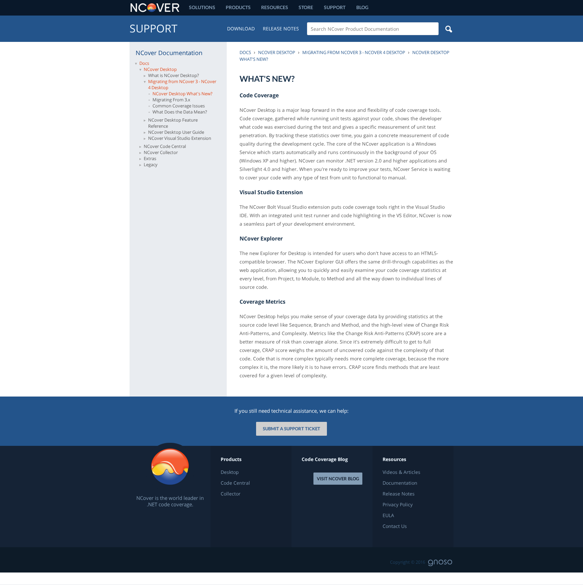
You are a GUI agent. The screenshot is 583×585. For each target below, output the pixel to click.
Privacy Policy (398, 505)
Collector (231, 494)
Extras (150, 158)
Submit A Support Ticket (291, 428)
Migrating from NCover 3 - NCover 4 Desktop (182, 84)
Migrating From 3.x (171, 100)
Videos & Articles (401, 472)
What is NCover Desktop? (173, 75)
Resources (274, 7)
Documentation (400, 483)
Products (238, 7)
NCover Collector (161, 152)
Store (306, 7)
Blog (362, 7)
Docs (144, 63)
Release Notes (281, 28)
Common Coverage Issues (178, 106)
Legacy (151, 164)
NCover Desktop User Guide (176, 132)
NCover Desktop (160, 69)
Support (334, 7)
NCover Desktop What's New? (182, 94)
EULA (388, 515)
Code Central (235, 483)
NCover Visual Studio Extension (179, 138)
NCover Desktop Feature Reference (173, 123)
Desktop (230, 472)
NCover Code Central (165, 146)
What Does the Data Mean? (179, 112)
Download (241, 28)
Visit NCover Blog (338, 478)
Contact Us (395, 526)
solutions (202, 7)
